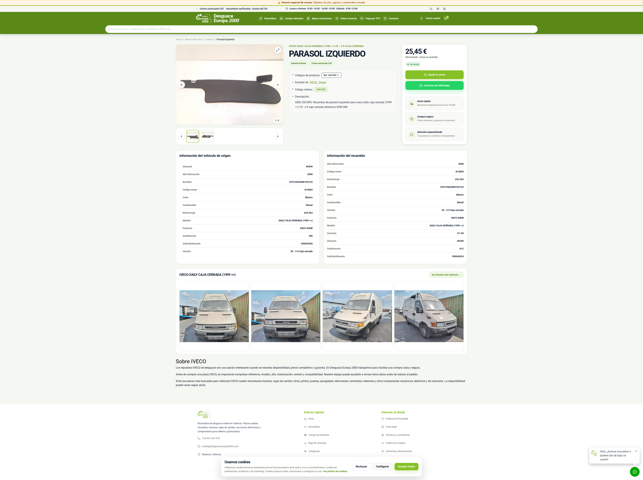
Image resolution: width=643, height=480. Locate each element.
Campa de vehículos (318, 435)
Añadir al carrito (436, 74)
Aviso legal (391, 426)
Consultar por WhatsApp (437, 85)
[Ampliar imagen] (277, 50)
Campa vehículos (294, 18)
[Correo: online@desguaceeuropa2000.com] (437, 9)
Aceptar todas (406, 466)
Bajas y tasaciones (322, 18)
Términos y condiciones (398, 435)
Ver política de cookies (335, 471)
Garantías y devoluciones (399, 451)
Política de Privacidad (397, 418)
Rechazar (361, 466)
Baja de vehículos (317, 443)
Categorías (314, 451)
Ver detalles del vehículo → (446, 274)
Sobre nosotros (349, 18)
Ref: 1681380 (330, 75)
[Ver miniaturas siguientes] (277, 136)
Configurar (382, 466)
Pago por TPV (373, 18)
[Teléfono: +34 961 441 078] (431, 9)
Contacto (394, 18)
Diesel (322, 82)
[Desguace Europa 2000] (204, 414)
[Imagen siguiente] (277, 84)
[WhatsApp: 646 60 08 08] (444, 9)
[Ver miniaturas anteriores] (181, 136)
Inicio (311, 418)
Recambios (270, 18)
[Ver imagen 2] (207, 136)
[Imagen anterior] (181, 84)
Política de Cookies (395, 443)
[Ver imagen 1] (192, 136)
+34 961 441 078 (211, 438)
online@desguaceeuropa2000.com (220, 446)
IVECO (314, 82)
